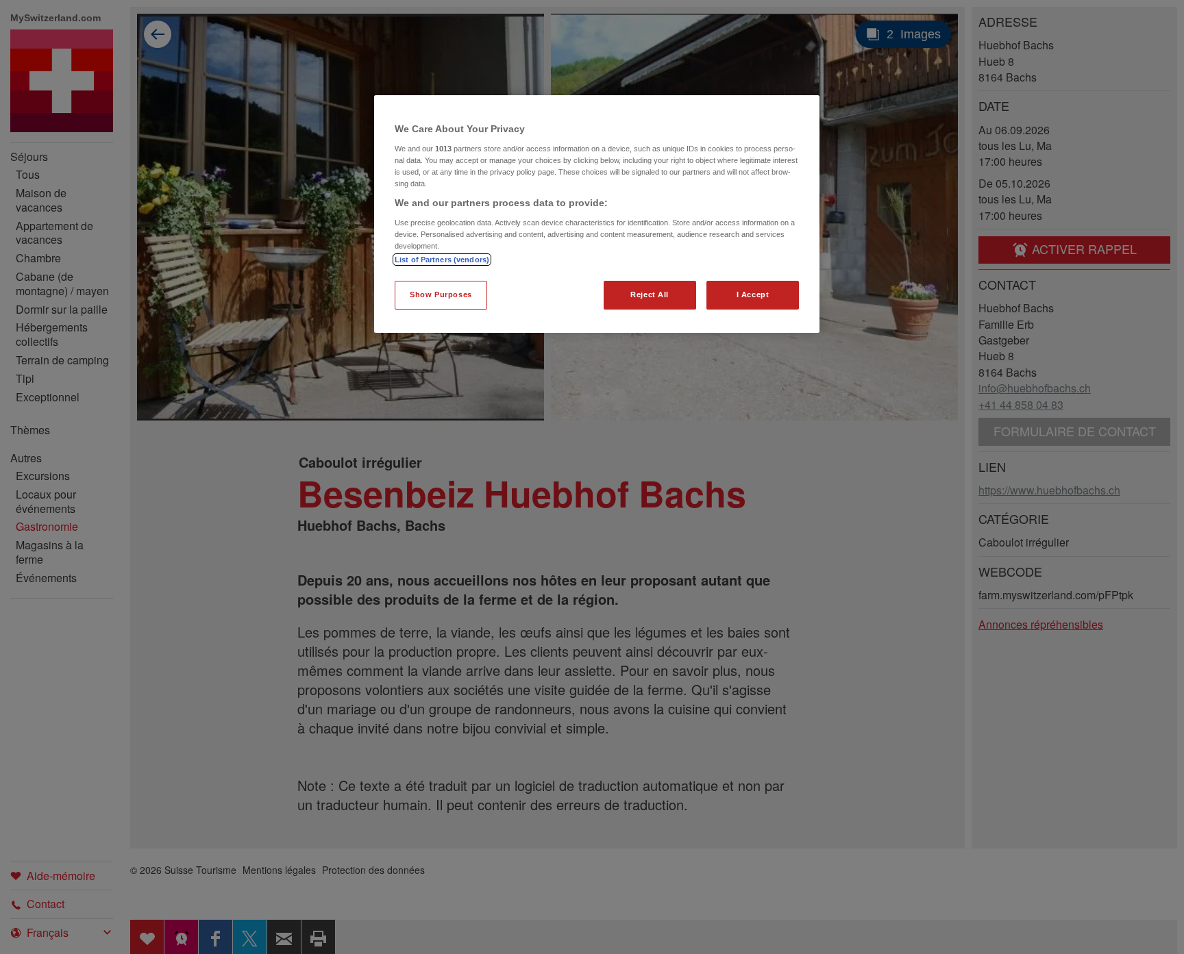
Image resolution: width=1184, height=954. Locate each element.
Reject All (649, 294)
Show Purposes (440, 294)
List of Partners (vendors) (442, 259)
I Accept (753, 294)
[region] (596, 214)
